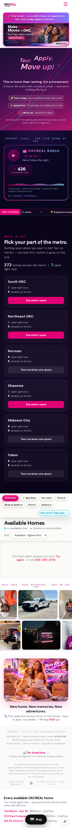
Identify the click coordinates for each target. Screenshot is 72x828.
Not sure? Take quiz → (54, 513)
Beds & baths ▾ (13, 504)
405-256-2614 (45, 560)
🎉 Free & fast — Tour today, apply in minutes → (36, 17)
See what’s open (36, 300)
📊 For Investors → (35, 752)
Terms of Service (31, 743)
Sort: (7, 535)
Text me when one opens (36, 369)
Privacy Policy (14, 743)
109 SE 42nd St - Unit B (18, 821)
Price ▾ (61, 498)
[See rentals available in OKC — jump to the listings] (36, 34)
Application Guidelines (53, 743)
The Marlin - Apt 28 (16, 811)
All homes (10, 498)
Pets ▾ (32, 504)
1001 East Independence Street (23, 816)
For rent (46, 498)
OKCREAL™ (13, 731)
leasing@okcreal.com (52, 731)
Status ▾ (46, 504)
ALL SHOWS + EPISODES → (23, 196)
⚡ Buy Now (29, 498)
